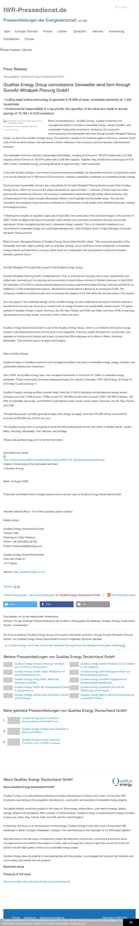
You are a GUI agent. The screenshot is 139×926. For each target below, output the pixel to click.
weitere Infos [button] (78, 923)
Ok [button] (131, 922)
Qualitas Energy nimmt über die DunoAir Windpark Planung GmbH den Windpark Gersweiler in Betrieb (65, 645)
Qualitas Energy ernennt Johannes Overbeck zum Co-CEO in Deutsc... (42, 741)
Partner (16, 917)
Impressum (30, 917)
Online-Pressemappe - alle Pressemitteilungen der (51, 595)
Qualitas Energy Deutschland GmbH (42, 76)
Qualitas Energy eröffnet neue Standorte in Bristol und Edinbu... (45, 730)
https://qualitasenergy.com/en (29, 571)
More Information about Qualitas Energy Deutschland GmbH (36, 881)
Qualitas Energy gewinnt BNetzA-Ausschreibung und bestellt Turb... (40, 719)
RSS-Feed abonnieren (123, 595)
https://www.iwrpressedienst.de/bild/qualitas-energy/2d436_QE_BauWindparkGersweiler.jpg (53, 459)
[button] (20, 604)
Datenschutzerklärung (52, 917)
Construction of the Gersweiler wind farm (20, 128)
